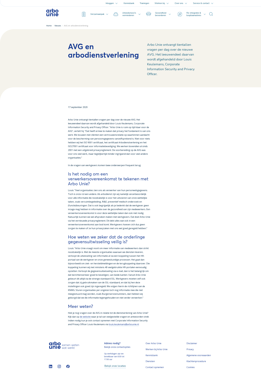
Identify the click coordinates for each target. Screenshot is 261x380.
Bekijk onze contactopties (117, 347)
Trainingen (144, 3)
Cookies (191, 367)
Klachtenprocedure (196, 361)
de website (85, 316)
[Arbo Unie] (59, 14)
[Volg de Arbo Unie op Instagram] (59, 366)
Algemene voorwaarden (199, 355)
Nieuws (58, 25)
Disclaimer (192, 343)
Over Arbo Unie (153, 343)
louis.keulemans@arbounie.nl (124, 324)
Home (49, 25)
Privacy (190, 349)
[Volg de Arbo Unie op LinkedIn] (50, 366)
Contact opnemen (155, 367)
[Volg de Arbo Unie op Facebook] (68, 366)
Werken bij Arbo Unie (156, 349)
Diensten (150, 361)
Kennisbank (129, 3)
